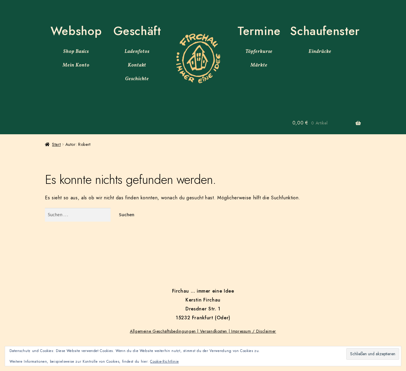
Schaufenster (325, 31)
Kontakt (137, 65)
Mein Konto (76, 65)
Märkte (259, 65)
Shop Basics (76, 51)
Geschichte (137, 79)
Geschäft (137, 31)
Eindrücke (320, 51)
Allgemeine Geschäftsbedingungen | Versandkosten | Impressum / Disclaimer (203, 331)
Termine (258, 31)
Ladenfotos (137, 51)
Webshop (76, 31)
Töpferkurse (259, 51)
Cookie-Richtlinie (164, 361)
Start (56, 144)
